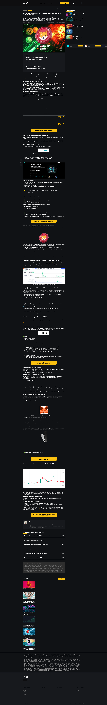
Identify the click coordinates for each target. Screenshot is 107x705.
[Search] (73, 3)
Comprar (31, 8)
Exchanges (25, 692)
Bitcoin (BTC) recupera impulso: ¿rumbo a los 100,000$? (77, 37)
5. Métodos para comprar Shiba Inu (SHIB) (33, 64)
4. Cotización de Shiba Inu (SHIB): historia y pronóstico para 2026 (37, 63)
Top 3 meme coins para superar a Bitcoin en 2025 (78, 26)
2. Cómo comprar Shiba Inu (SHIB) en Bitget (33, 59)
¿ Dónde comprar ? (51, 3)
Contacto (77, 690)
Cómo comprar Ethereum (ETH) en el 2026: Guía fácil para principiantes (78, 31)
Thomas (28, 22)
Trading (44, 3)
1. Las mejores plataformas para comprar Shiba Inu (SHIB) (36, 57)
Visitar (80, 45)
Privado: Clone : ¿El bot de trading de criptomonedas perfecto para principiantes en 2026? (78, 20)
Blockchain (25, 694)
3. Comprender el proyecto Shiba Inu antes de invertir (35, 61)
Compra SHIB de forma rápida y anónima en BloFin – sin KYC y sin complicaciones (43, 362)
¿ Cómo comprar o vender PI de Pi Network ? (78, 14)
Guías (41, 3)
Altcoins (74, 12)
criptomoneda (32, 104)
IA (23, 695)
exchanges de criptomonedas (28, 78)
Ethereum (38, 508)
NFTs (24, 696)
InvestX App (78, 688)
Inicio (24, 8)
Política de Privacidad (77, 703)
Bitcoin (53, 262)
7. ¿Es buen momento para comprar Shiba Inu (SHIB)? (35, 68)
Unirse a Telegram (64, 3)
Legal (83, 703)
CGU (71, 703)
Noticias (36, 3)
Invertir (27, 8)
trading (25, 85)
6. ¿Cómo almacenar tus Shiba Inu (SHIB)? (33, 66)
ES (75, 3)
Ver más (61, 578)
